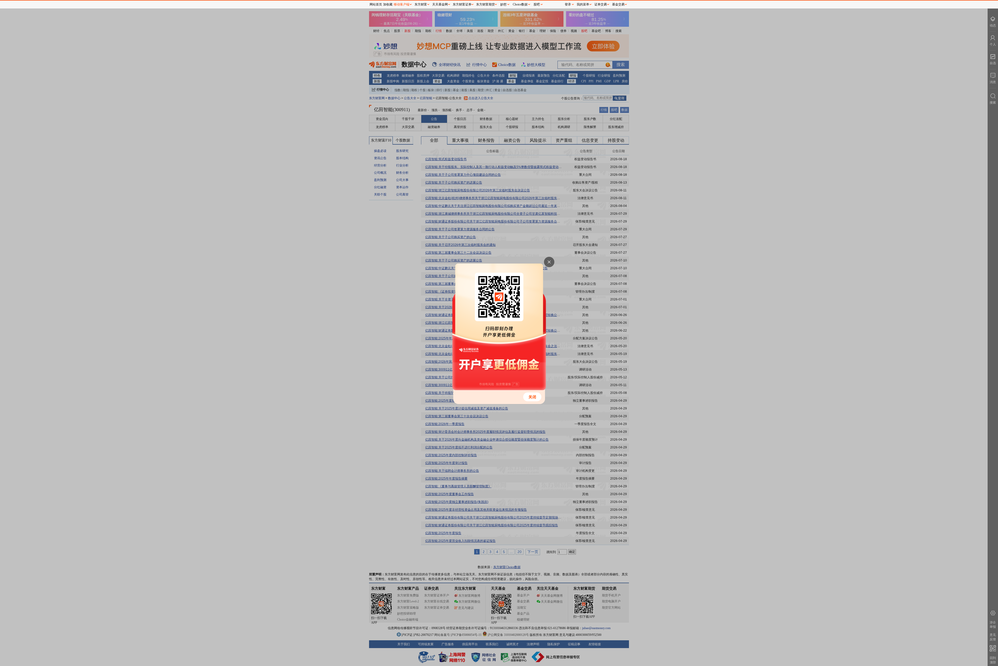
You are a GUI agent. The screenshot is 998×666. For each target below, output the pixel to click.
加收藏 (387, 4)
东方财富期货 (485, 4)
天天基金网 (440, 4)
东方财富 (421, 4)
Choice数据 (520, 4)
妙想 (503, 4)
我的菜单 (583, 4)
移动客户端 (401, 4)
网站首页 (376, 4)
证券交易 (600, 4)
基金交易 (618, 4)
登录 (568, 4)
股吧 (537, 4)
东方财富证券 (462, 4)
